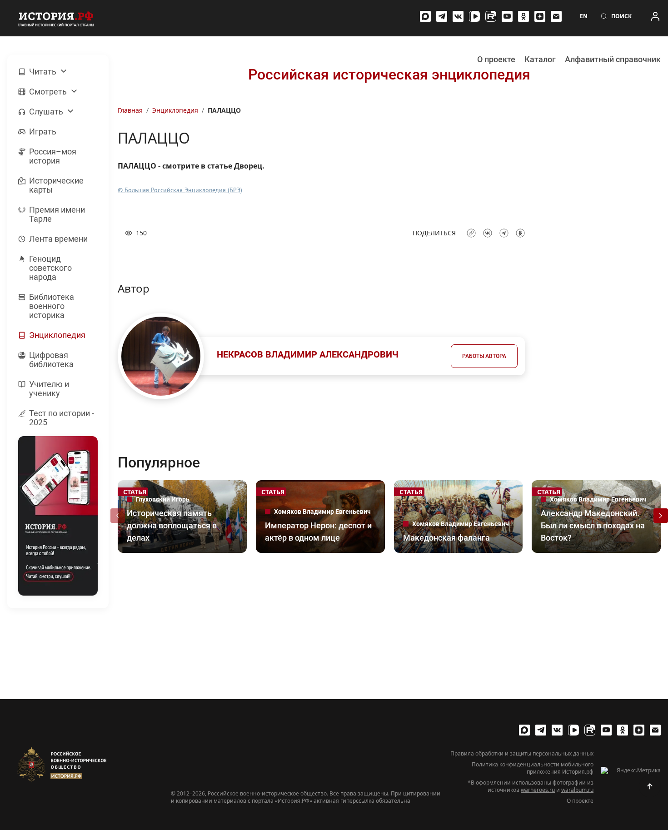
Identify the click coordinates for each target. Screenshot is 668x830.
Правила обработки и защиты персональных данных (521, 753)
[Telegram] (441, 16)
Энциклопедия (175, 110)
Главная (130, 110)
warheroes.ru (538, 790)
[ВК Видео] (474, 16)
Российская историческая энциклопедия (389, 74)
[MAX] (425, 16)
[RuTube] (490, 16)
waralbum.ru (577, 790)
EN (584, 16)
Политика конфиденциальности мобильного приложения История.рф (532, 768)
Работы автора (484, 356)
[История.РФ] (56, 18)
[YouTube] (507, 16)
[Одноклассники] (523, 16)
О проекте (496, 59)
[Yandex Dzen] (539, 16)
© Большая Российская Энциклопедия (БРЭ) (180, 190)
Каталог (540, 59)
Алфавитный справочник (613, 59)
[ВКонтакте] (458, 16)
